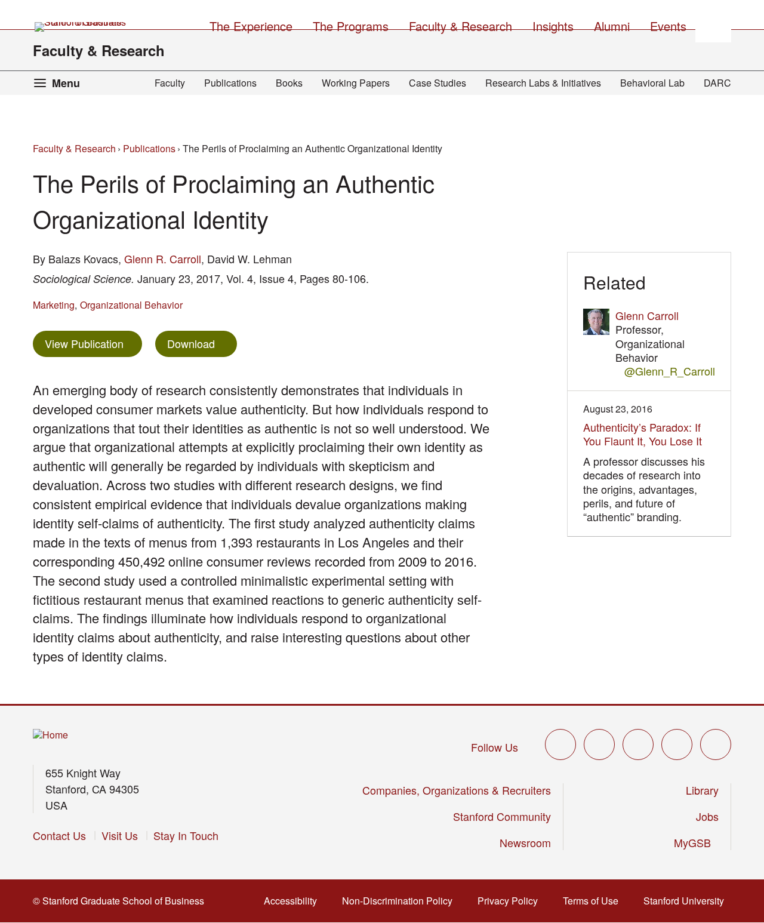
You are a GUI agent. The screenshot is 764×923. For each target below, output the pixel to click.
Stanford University (687, 900)
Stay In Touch (185, 835)
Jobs (707, 816)
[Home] (50, 735)
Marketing (54, 305)
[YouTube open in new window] (676, 744)
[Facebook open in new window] (599, 744)
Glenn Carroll (647, 315)
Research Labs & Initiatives (543, 83)
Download (191, 343)
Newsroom (525, 842)
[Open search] (713, 24)
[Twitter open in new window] (560, 744)
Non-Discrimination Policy (401, 900)
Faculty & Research (99, 50)
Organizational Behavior (131, 305)
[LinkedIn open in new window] (715, 744)
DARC (717, 83)
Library (702, 790)
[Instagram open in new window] (638, 744)
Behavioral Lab (652, 83)
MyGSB (696, 842)
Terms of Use (594, 900)
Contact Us (59, 835)
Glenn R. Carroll (162, 258)
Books (289, 83)
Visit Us (119, 835)
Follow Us (494, 747)
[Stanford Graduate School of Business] (81, 27)
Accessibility (294, 900)
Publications (230, 83)
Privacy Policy (511, 900)
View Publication (93, 343)
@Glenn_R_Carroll (669, 371)
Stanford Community (502, 816)
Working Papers (356, 83)
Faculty (170, 83)
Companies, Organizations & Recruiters (456, 790)
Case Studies (437, 83)
